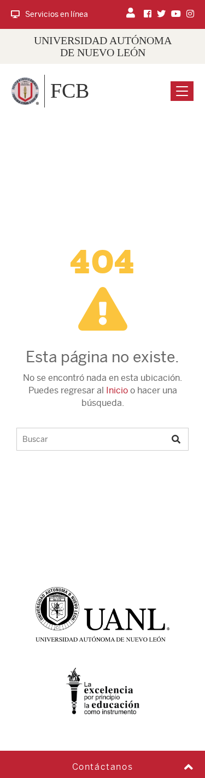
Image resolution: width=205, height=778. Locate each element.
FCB (69, 90)
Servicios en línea (56, 14)
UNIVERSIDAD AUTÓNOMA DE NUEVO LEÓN (103, 46)
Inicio (117, 390)
